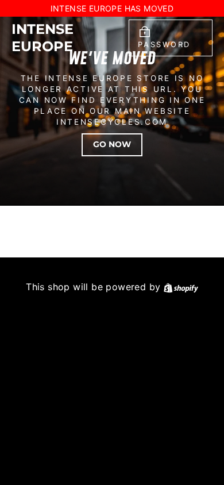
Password (164, 44)
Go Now (112, 144)
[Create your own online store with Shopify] (181, 286)
